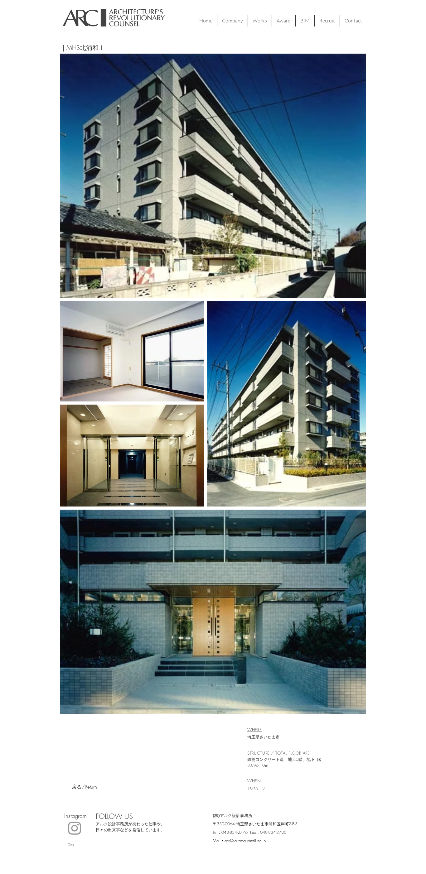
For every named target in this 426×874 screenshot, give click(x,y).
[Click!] (74, 828)
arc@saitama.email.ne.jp (245, 840)
